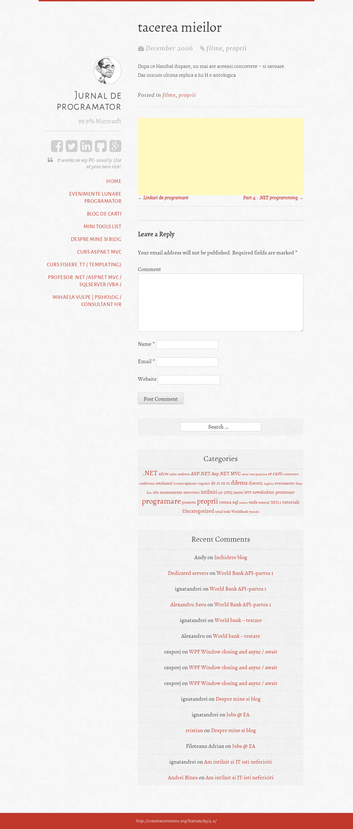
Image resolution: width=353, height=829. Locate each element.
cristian (194, 730)
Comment (149, 269)
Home (113, 181)
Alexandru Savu (188, 604)
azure (245, 474)
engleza (269, 484)
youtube (254, 512)
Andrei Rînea (183, 777)
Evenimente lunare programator (95, 197)
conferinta (146, 483)
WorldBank (239, 511)
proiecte (189, 502)
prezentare (285, 492)
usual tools (222, 511)
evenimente (285, 483)
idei (156, 492)
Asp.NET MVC (226, 474)
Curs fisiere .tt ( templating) (84, 264)
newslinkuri (263, 492)
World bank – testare (238, 620)
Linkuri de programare (163, 198)
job (220, 493)
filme (215, 48)
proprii (236, 48)
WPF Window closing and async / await (233, 651)
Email (146, 361)
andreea (184, 474)
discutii (256, 483)
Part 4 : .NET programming (273, 198)
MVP (248, 492)
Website (147, 379)
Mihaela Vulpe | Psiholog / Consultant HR (87, 300)
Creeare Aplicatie (184, 484)
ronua (225, 502)
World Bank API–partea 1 (244, 573)
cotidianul (164, 483)
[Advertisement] (220, 156)
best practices (258, 474)
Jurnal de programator (89, 100)
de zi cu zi (220, 483)
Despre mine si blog (96, 239)
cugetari (203, 483)
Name (146, 344)
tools (253, 502)
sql (235, 502)
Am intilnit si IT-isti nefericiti (238, 761)
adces (164, 474)
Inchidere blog (230, 557)
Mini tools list (103, 226)
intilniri (209, 492)
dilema (239, 483)
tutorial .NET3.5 (269, 502)
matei (238, 492)
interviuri (191, 492)
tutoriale (291, 502)
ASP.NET (200, 473)
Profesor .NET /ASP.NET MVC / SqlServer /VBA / (84, 280)
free (149, 493)
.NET (150, 473)
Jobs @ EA (238, 714)
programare (161, 501)
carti (277, 473)
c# (270, 474)
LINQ (228, 492)
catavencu (291, 474)
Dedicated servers (188, 573)
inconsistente (171, 492)
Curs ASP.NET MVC (99, 251)
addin (173, 474)
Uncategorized (198, 511)
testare (243, 503)
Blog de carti (104, 213)
